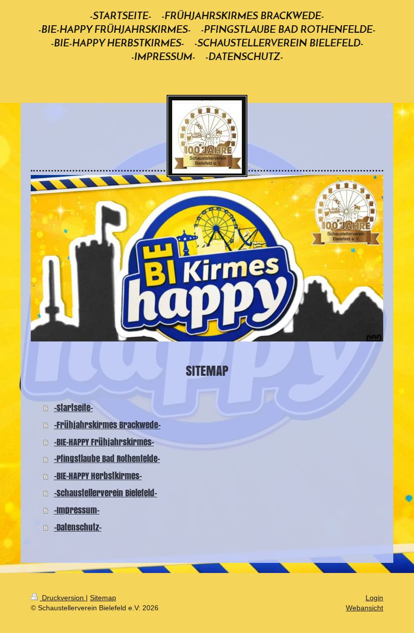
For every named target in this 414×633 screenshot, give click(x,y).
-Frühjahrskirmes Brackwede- (107, 425)
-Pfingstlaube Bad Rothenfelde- (107, 458)
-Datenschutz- (77, 527)
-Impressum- (76, 510)
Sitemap (103, 598)
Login (374, 598)
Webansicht (364, 608)
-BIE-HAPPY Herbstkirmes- (98, 476)
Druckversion (63, 598)
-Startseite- (73, 407)
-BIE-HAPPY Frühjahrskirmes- (104, 442)
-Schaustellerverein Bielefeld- (105, 493)
